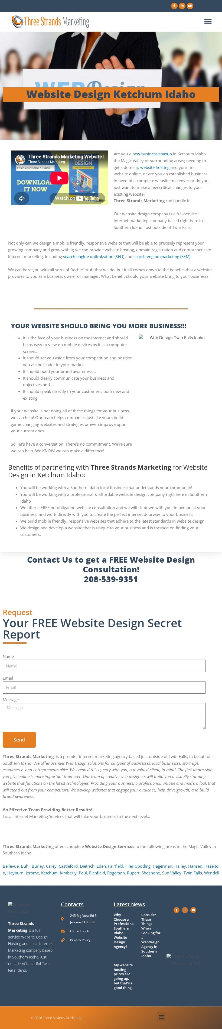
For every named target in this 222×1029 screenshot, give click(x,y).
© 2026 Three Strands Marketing (56, 1017)
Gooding (143, 866)
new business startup (152, 153)
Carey (51, 866)
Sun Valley (171, 873)
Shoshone (151, 873)
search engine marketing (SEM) (161, 256)
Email (8, 678)
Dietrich (87, 866)
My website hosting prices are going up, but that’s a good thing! (123, 976)
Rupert (133, 873)
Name (8, 656)
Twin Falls (193, 873)
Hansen (195, 866)
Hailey (180, 866)
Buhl (25, 866)
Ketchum (49, 873)
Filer (129, 866)
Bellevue (11, 866)
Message (11, 699)
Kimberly (68, 873)
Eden (101, 866)
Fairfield (115, 866)
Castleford (68, 866)
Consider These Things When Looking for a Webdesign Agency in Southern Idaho (151, 935)
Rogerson (116, 873)
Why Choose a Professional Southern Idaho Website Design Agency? (124, 930)
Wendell (211, 873)
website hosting (154, 167)
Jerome (32, 873)
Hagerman (162, 866)
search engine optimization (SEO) (93, 256)
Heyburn (15, 873)
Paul (83, 873)
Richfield (97, 873)
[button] (208, 22)
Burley (38, 866)
